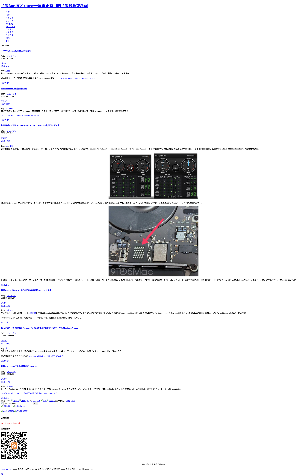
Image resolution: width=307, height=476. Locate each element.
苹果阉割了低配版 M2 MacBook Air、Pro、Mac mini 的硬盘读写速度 (30, 125)
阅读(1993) (5, 104)
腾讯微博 (24, 411)
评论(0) (4, 63)
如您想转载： (5, 418)
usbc (12, 310)
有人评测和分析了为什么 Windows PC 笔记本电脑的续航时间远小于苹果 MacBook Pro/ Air (39, 328)
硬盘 (11, 146)
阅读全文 (5, 83)
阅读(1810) (5, 66)
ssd (7, 146)
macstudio (9, 386)
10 (39, 401)
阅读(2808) (5, 343)
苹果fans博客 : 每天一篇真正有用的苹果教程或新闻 (44, 5)
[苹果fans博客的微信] (14, 458)
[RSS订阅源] (2, 403)
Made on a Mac (7, 469)
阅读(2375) (5, 306)
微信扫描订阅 (5, 429)
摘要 (68, 401)
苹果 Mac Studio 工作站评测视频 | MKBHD (19, 366)
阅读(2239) (5, 382)
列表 (73, 401)
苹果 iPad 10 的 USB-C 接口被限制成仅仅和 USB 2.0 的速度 (26, 290)
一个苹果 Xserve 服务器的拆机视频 (16, 51)
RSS (8, 406)
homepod (9, 108)
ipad (7, 310)
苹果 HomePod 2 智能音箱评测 (14, 89)
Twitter (22, 406)
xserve (8, 71)
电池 (7, 348)
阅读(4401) (5, 141)
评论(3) (4, 138)
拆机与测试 (11, 56)
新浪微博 (10, 411)
